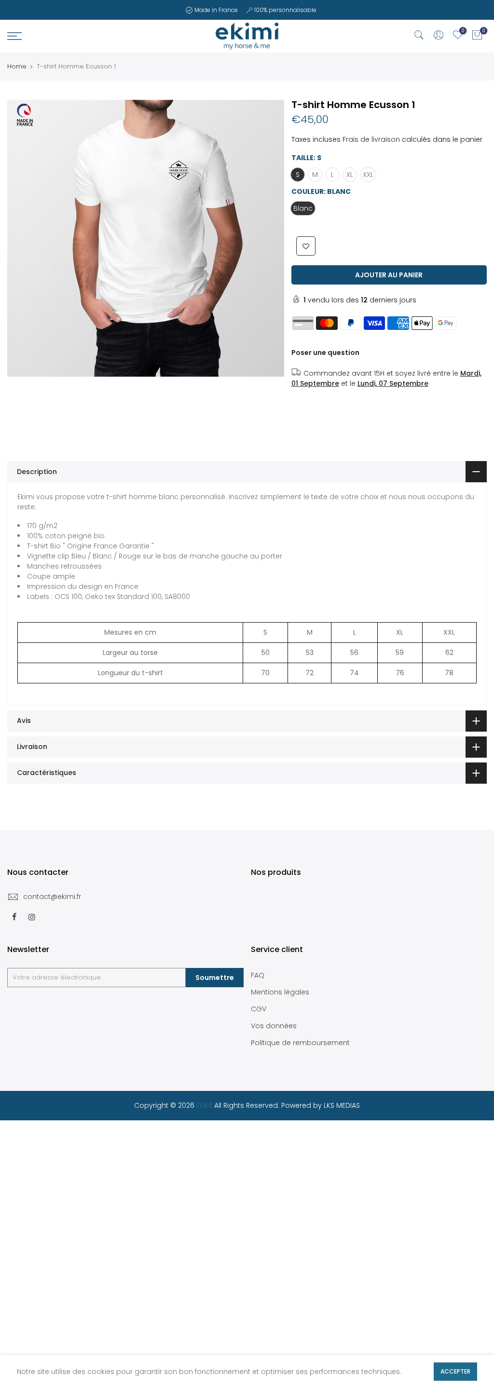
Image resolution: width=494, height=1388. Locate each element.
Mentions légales (280, 992)
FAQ (257, 975)
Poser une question (325, 352)
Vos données (274, 1026)
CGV (258, 1009)
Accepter (455, 1371)
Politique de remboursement (300, 1043)
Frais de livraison (371, 139)
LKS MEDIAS (342, 1105)
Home (17, 66)
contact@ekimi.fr (52, 896)
